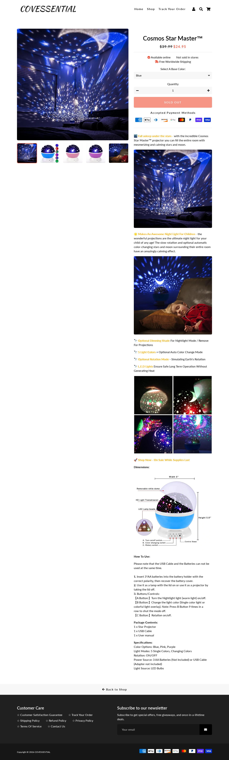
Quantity (173, 84)
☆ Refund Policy (56, 720)
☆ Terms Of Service (29, 726)
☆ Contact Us (56, 726)
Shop (151, 9)
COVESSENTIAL (42, 752)
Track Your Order (172, 9)
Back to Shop (116, 689)
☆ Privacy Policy (82, 720)
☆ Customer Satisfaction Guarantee (39, 714)
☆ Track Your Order (80, 714)
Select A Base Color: (173, 69)
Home (138, 9)
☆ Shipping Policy (28, 720)
